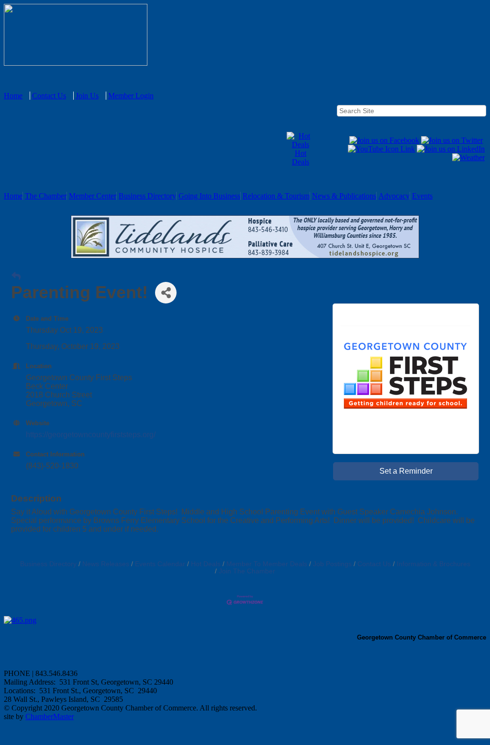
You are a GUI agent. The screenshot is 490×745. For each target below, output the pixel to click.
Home (13, 96)
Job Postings (332, 564)
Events (422, 196)
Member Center (92, 196)
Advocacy (394, 196)
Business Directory (147, 196)
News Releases (105, 564)
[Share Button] (166, 292)
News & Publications (344, 196)
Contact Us (49, 96)
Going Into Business (209, 196)
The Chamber (46, 196)
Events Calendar (160, 564)
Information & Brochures (433, 564)
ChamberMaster (49, 716)
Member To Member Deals (266, 564)
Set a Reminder (406, 471)
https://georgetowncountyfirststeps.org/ (91, 435)
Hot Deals (300, 157)
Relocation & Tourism (276, 196)
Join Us (87, 96)
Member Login (131, 96)
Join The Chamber (247, 571)
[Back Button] (16, 276)
